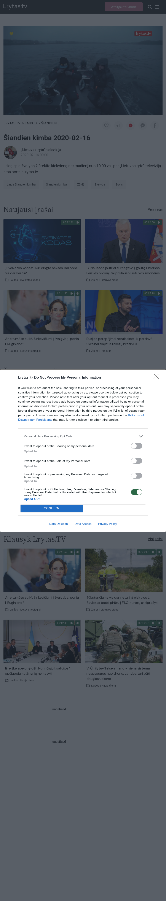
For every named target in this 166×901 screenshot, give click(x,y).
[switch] (136, 446)
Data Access (83, 523)
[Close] (157, 378)
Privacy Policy (107, 523)
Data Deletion (58, 523)
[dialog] (83, 450)
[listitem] (83, 436)
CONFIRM (52, 508)
